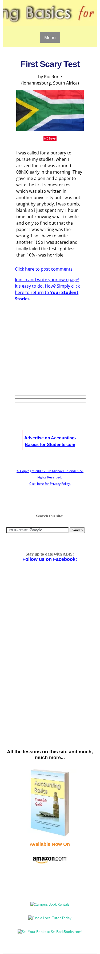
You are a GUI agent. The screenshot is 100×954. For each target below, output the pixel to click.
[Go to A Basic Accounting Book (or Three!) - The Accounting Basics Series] (50, 836)
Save (52, 138)
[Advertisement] (57, 337)
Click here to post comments (44, 269)
